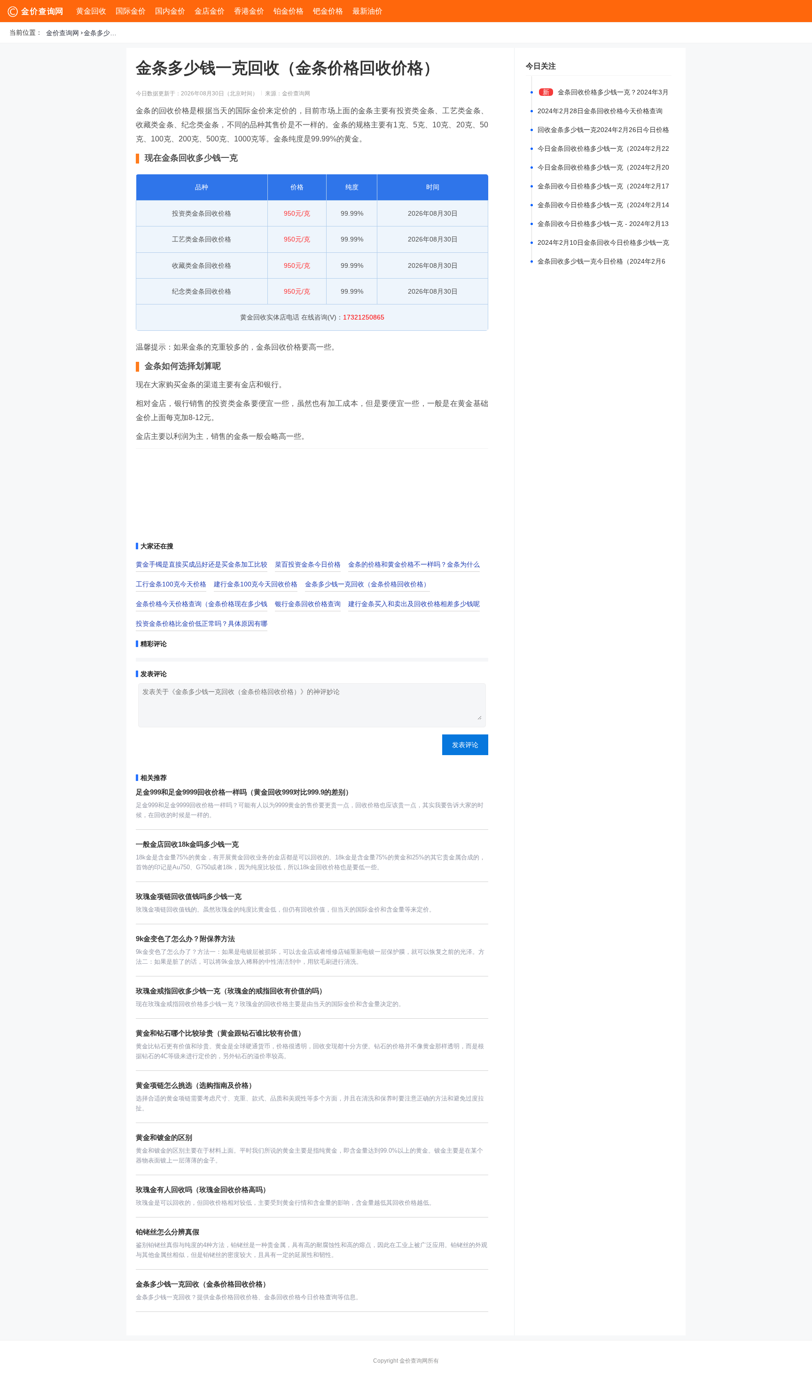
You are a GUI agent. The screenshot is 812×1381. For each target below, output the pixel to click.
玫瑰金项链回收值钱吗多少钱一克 (189, 896)
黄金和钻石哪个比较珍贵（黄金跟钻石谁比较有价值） (220, 1033)
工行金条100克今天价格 (171, 584)
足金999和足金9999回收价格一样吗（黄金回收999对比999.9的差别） (244, 792)
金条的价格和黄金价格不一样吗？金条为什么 (414, 564)
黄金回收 (91, 11)
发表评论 (465, 745)
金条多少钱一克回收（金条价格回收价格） (102, 33)
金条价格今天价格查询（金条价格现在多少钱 (201, 604)
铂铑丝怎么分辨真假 (167, 1232)
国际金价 (131, 11)
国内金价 (170, 11)
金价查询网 (62, 33)
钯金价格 (328, 11)
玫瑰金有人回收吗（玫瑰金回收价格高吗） (203, 1190)
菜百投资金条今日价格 (308, 564)
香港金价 (249, 11)
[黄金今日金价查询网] (36, 11)
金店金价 (210, 11)
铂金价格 (288, 11)
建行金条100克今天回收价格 (255, 584)
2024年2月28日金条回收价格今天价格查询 (600, 111)
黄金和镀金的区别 (164, 1137)
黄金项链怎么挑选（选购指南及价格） (196, 1085)
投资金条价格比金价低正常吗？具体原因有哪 (201, 623)
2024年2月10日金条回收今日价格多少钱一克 (603, 242)
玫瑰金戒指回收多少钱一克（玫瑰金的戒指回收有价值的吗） (231, 991)
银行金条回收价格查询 (308, 604)
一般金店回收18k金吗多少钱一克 (187, 844)
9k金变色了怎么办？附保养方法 (185, 939)
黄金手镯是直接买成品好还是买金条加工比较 (201, 564)
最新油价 (367, 11)
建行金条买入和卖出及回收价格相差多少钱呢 (414, 604)
